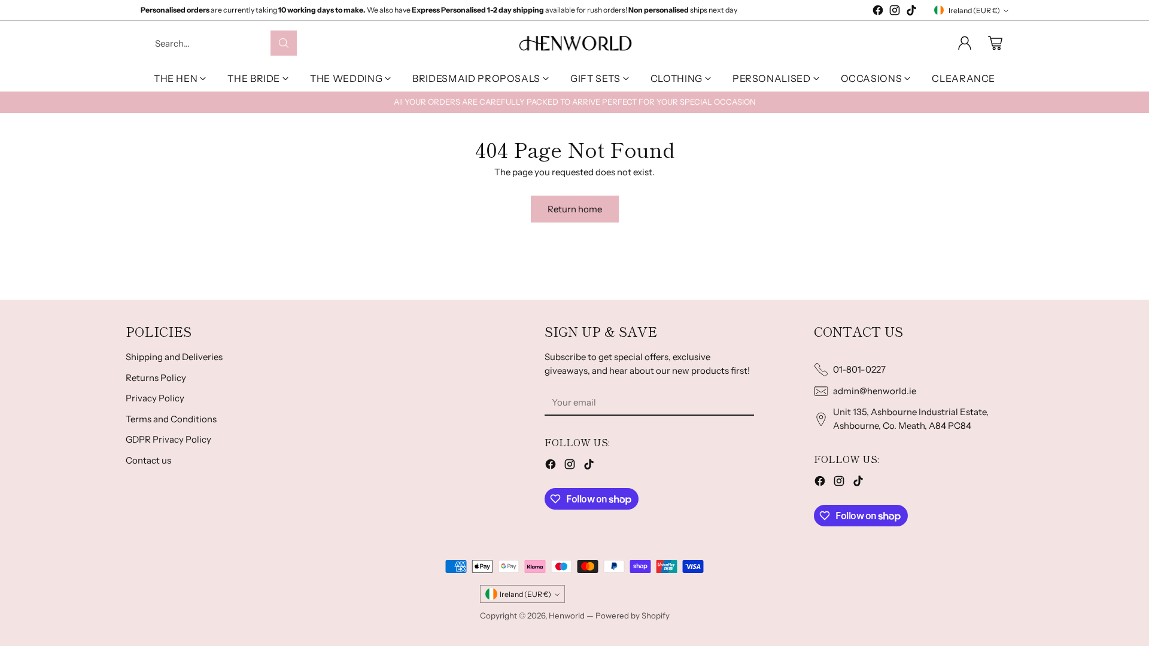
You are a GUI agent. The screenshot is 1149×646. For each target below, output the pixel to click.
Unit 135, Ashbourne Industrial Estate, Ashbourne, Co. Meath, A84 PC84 (911, 418)
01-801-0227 (859, 369)
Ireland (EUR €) (974, 10)
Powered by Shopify (632, 615)
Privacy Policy (155, 398)
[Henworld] (574, 42)
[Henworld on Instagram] (895, 12)
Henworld (567, 615)
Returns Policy (156, 377)
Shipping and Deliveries (174, 356)
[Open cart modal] (995, 43)
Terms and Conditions (171, 419)
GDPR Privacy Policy (168, 439)
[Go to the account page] (964, 43)
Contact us (148, 460)
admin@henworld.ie (874, 391)
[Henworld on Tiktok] (911, 12)
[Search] (283, 43)
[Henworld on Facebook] (878, 12)
